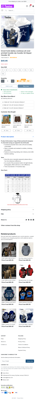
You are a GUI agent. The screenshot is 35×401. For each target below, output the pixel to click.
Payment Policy (22, 350)
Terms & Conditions (23, 344)
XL (15, 70)
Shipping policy (6, 209)
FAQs (2, 338)
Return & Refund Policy (24, 347)
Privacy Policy (21, 341)
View (7, 130)
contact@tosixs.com (7, 377)
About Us (3, 341)
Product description (7, 137)
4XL (31, 70)
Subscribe (30, 361)
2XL (20, 70)
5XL (3, 74)
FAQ (2, 214)
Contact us (4, 344)
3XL (25, 70)
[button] (2, 10)
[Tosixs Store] (7, 6)
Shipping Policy (22, 338)
